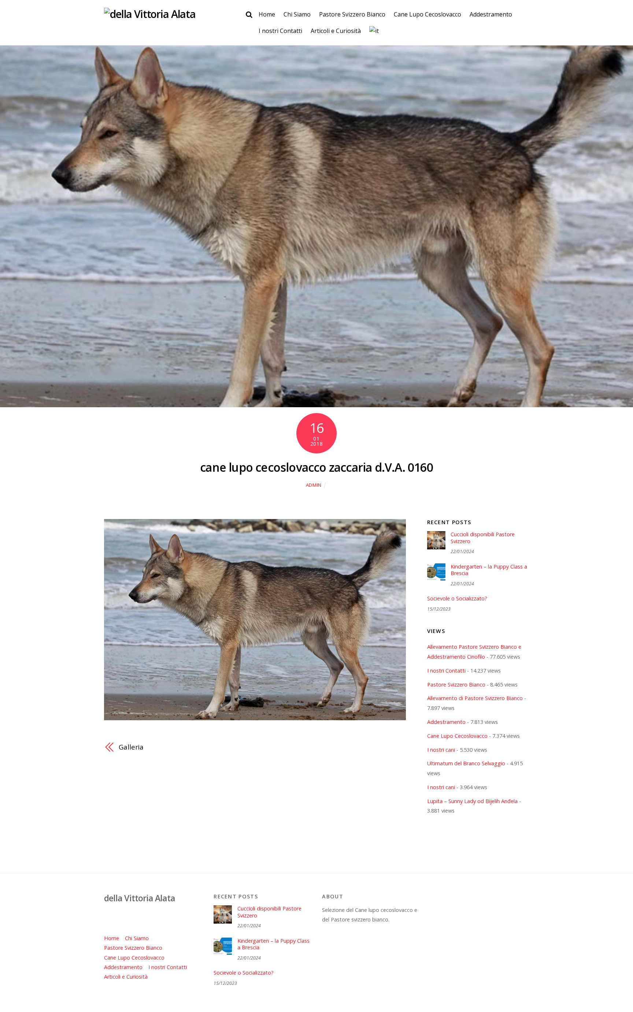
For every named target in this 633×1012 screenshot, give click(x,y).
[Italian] (374, 31)
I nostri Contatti (280, 31)
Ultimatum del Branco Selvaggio (466, 763)
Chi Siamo (297, 14)
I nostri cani (441, 749)
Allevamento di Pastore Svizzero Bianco (475, 698)
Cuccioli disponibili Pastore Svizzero (483, 538)
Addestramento (491, 14)
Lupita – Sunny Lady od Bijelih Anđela (472, 801)
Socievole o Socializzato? (457, 598)
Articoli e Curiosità (336, 31)
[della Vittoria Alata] (150, 14)
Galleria (131, 746)
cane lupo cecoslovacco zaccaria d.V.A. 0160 (316, 467)
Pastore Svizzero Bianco (352, 14)
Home (267, 14)
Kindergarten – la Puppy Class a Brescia (489, 570)
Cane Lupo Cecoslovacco (427, 14)
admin (314, 485)
